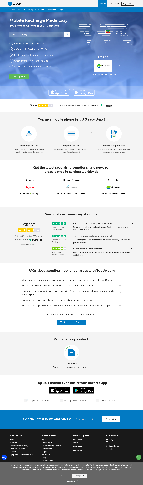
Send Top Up (16, 9)
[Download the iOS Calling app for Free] (59, 92)
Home (11, 440)
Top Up (43, 440)
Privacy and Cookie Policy (18, 446)
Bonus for (103, 74)
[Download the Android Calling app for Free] (84, 92)
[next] (138, 189)
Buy (44, 458)
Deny (63, 475)
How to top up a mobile (34, 9)
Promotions (51, 9)
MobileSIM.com (79, 450)
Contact (76, 443)
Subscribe (111, 419)
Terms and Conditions (17, 449)
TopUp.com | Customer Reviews (21, 455)
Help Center (77, 440)
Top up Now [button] (19, 76)
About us (12, 452)
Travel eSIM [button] (114, 3)
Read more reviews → (29, 244)
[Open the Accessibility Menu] (4, 457)
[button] (102, 3)
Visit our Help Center (71, 322)
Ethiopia (103, 57)
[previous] (4, 189)
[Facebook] (107, 440)
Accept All (80, 475)
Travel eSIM (72, 363)
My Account (13, 443)
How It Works (48, 461)
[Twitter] (112, 440)
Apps (61, 9)
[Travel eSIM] (71, 352)
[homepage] (15, 3)
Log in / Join (127, 3)
